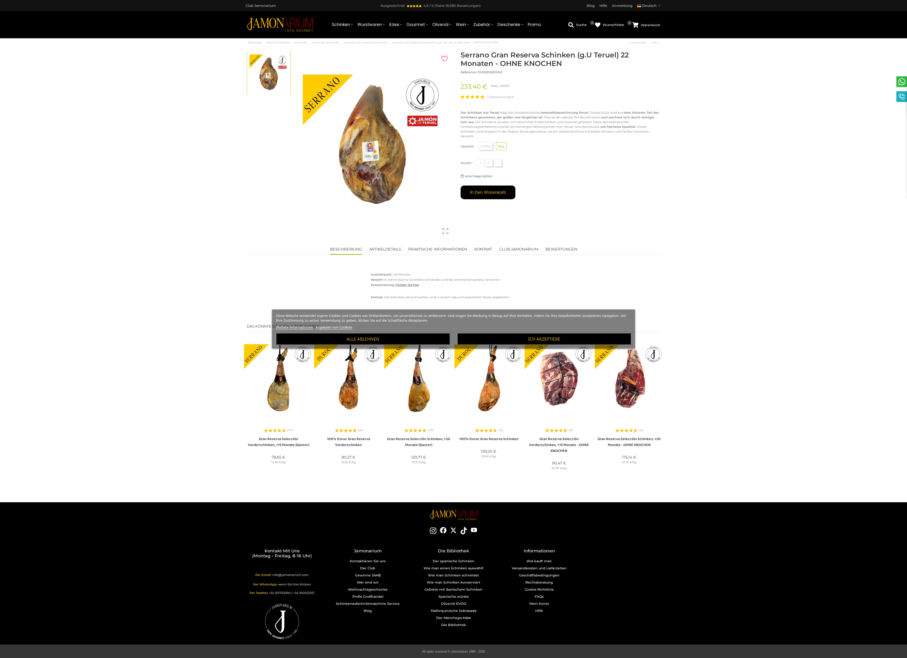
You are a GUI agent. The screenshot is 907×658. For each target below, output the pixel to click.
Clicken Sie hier (407, 285)
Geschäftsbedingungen (539, 575)
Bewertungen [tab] (561, 249)
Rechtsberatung (539, 582)
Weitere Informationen (294, 327)
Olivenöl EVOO (453, 604)
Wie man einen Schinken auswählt (453, 568)
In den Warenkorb (488, 192)
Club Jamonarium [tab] (518, 249)
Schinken (343, 24)
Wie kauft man (539, 561)
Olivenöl (442, 24)
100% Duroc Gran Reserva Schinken (488, 439)
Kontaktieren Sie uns (368, 561)
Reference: (469, 72)
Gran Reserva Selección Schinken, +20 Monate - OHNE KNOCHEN (629, 442)
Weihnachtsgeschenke (368, 589)
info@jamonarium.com (290, 575)
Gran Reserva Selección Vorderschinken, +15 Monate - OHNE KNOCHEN (559, 445)
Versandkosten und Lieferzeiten (539, 568)
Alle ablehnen (363, 339)
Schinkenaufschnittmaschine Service (368, 604)
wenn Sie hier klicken (294, 584)
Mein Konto (539, 604)
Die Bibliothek (453, 625)
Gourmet (417, 24)
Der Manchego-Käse (453, 618)
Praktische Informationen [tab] (437, 249)
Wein (463, 24)
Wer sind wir (368, 582)
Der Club (367, 568)
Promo (534, 24)
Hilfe (539, 611)
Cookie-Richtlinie (539, 589)
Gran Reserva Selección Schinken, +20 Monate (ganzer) (418, 442)
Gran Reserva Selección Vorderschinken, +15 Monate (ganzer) (278, 442)
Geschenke (510, 24)
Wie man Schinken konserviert (453, 582)
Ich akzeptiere (544, 339)
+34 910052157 (304, 593)
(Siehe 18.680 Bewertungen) (457, 6)
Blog (368, 611)
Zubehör (483, 24)
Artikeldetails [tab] (385, 249)
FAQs (539, 596)
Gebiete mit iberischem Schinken (453, 589)
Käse (396, 24)
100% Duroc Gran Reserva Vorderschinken (348, 442)
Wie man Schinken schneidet (453, 575)
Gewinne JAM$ (368, 575)
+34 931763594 (280, 593)
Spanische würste (453, 596)
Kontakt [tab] (483, 249)
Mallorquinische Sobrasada (453, 611)
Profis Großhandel (367, 596)
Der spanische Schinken (454, 561)
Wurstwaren (371, 24)
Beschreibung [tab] (346, 249)
